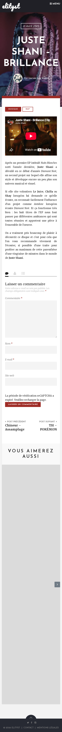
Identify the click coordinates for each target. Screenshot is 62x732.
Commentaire (13, 298)
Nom (8, 343)
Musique (13, 109)
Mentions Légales (48, 728)
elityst (11, 6)
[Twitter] (28, 722)
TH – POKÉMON (48, 427)
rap (28, 109)
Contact (29, 728)
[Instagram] (34, 722)
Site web (9, 375)
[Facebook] (31, 722)
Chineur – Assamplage (14, 427)
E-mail (9, 359)
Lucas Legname (39, 78)
